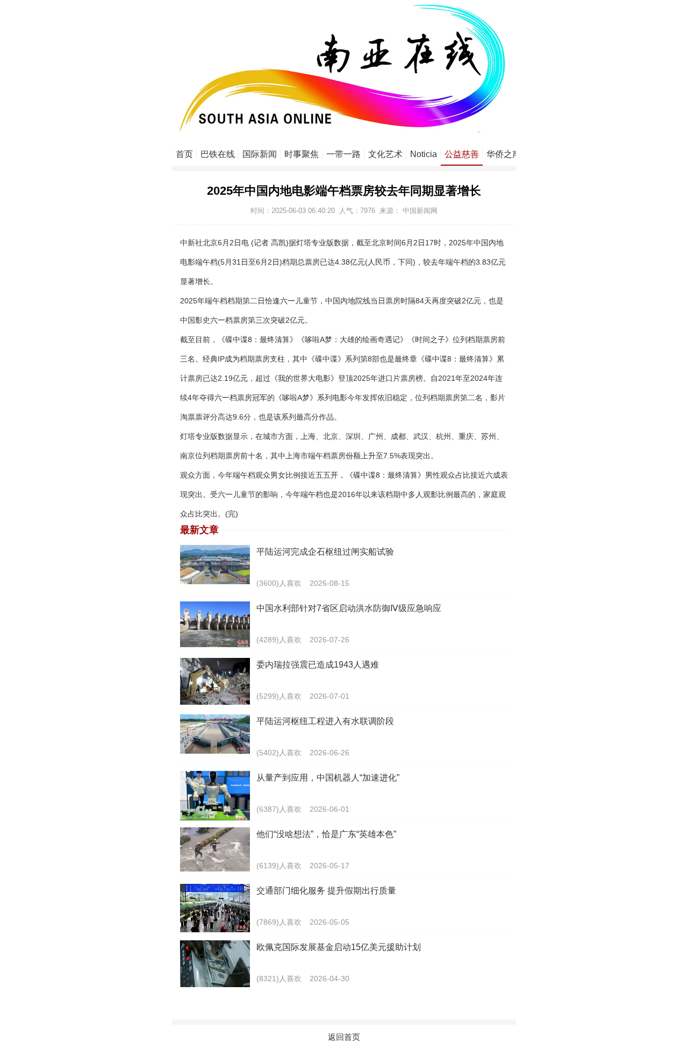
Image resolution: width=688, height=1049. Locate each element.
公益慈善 (462, 154)
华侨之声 (503, 154)
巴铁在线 (217, 154)
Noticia (423, 154)
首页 (184, 154)
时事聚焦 (301, 154)
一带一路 (343, 154)
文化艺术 (385, 154)
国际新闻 (259, 154)
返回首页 (344, 1036)
